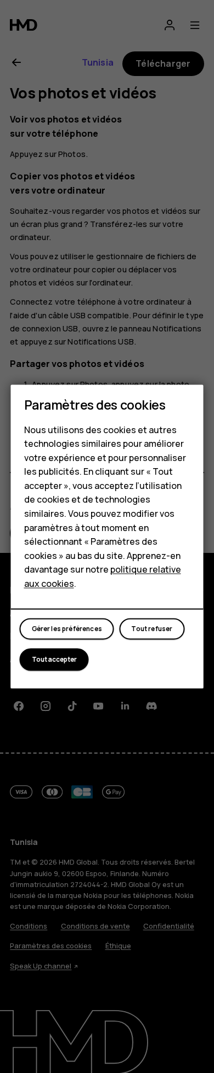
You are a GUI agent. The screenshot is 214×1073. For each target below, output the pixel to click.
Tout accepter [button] (54, 659)
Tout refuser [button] (151, 629)
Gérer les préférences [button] (67, 629)
